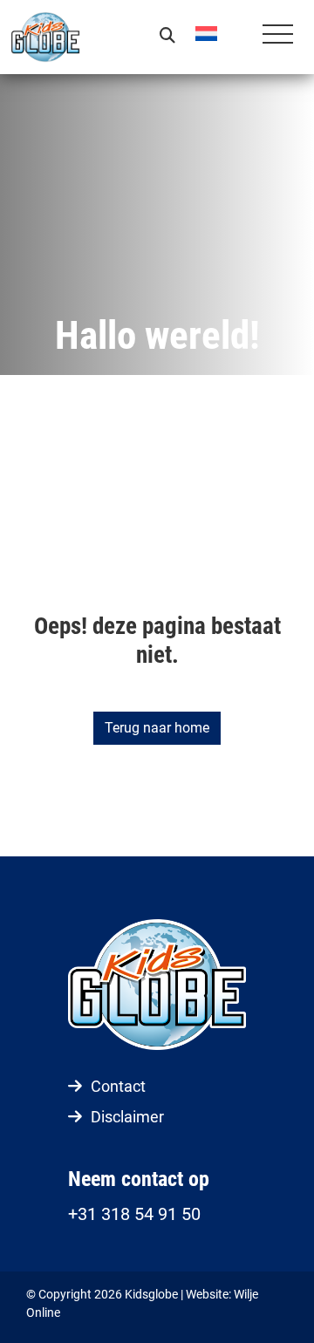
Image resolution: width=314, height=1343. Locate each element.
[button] (219, 32)
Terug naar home (157, 727)
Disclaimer (127, 1117)
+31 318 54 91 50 (134, 1213)
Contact (118, 1086)
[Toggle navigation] (278, 36)
